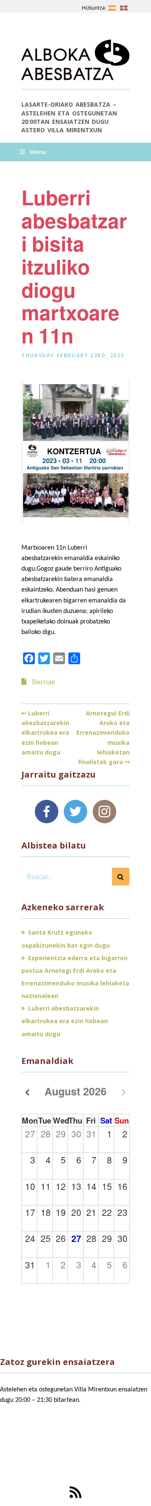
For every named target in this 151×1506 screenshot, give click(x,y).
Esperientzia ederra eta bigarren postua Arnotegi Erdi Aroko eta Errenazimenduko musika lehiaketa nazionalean (75, 977)
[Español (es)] (112, 6)
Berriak (43, 681)
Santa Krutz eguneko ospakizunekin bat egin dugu (65, 938)
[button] (121, 876)
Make (38, 1456)
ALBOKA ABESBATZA (68, 63)
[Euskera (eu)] (124, 6)
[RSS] (75, 1492)
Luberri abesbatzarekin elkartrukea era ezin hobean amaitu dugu (45, 732)
